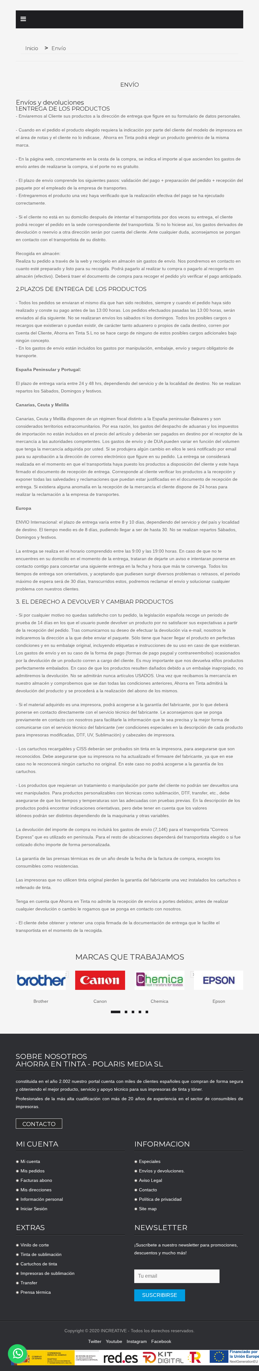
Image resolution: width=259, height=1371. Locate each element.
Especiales (149, 1161)
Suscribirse (159, 1295)
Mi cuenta (30, 1161)
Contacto (39, 1124)
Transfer (29, 1282)
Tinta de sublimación (41, 1254)
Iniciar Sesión (34, 1208)
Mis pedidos (33, 1170)
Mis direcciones (36, 1189)
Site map (148, 1208)
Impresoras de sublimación (48, 1273)
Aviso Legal (150, 1180)
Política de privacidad (160, 1199)
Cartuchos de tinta (39, 1263)
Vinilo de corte (35, 1244)
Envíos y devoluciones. (162, 1170)
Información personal (42, 1199)
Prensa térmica (36, 1292)
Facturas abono (36, 1180)
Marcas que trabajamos (129, 957)
